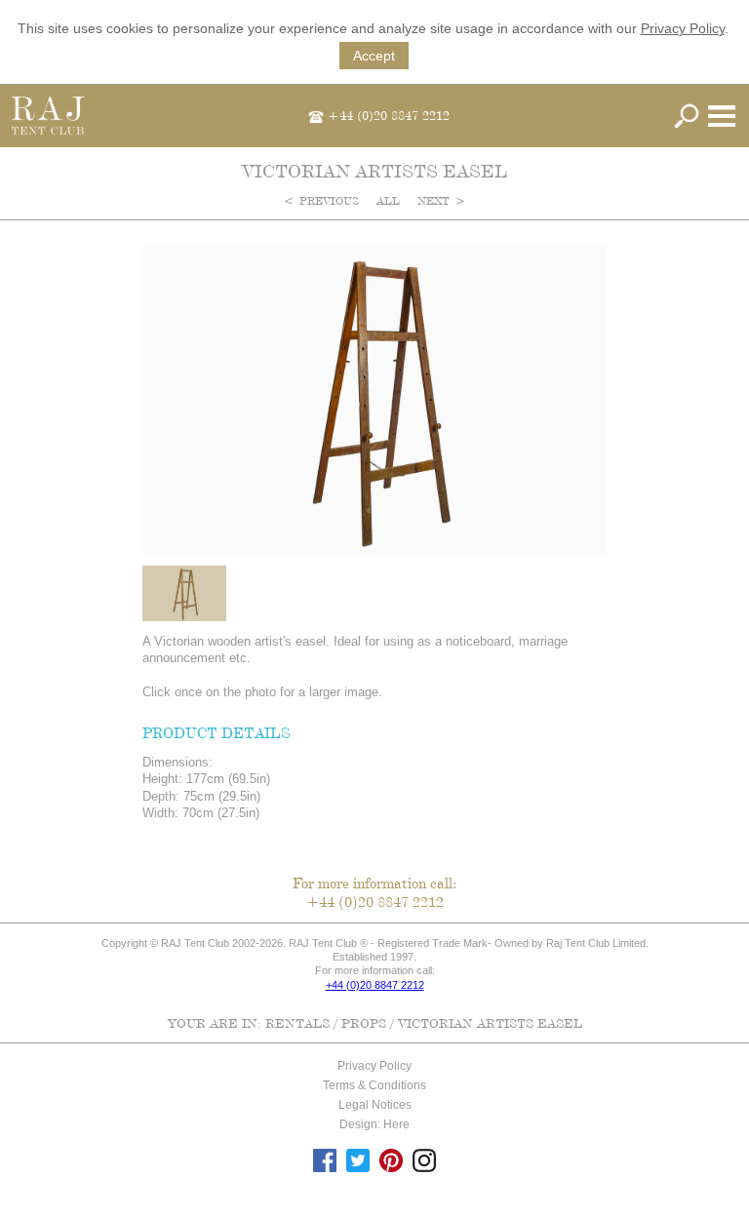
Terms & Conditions (374, 1085)
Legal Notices (375, 1105)
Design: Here (374, 1124)
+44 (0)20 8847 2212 (389, 115)
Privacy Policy (683, 28)
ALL (389, 201)
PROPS (363, 1023)
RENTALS (297, 1023)
